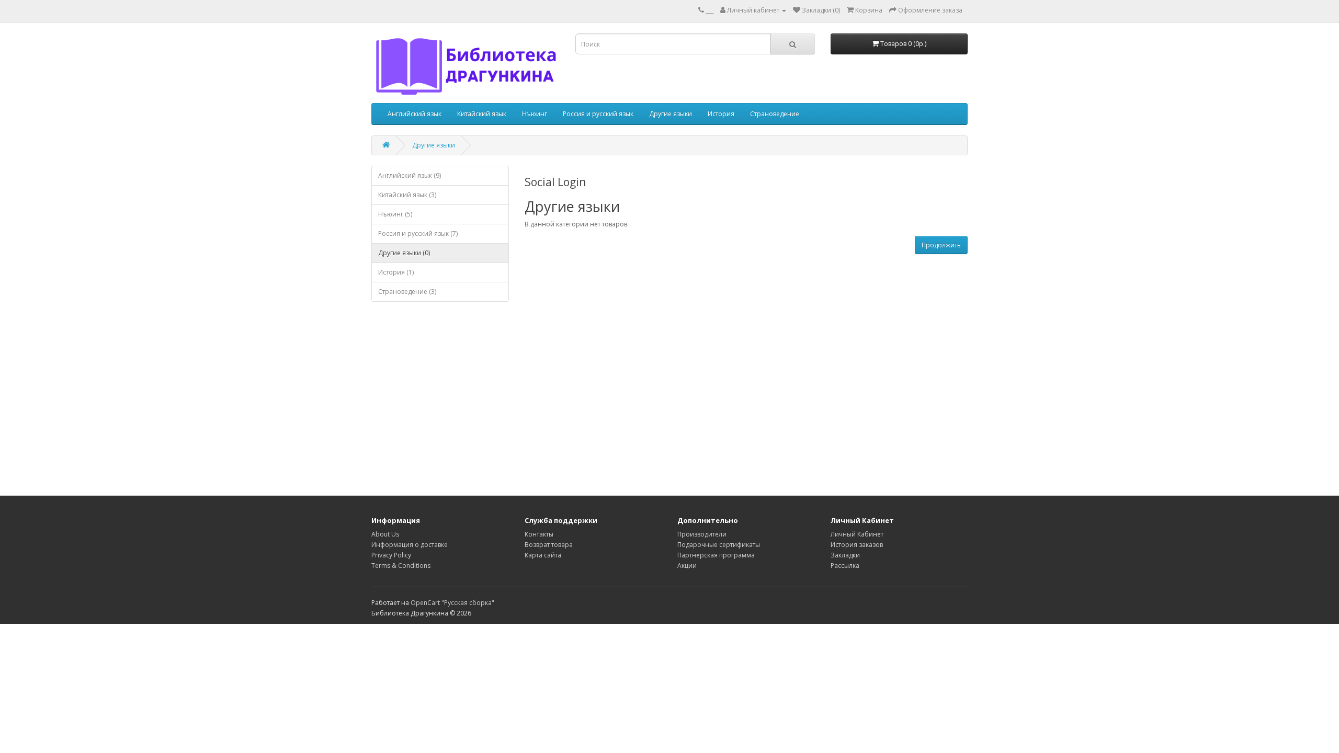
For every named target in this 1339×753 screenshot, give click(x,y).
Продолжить (941, 245)
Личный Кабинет (857, 534)
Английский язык (414, 113)
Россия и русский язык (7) (418, 233)
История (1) (396, 272)
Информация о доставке (409, 544)
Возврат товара (549, 544)
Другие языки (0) (404, 252)
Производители (702, 534)
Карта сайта (543, 555)
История (721, 113)
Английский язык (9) (409, 175)
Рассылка (845, 565)
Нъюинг (534, 113)
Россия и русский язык (598, 113)
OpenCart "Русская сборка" (452, 602)
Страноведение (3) (407, 291)
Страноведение (774, 113)
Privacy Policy (391, 555)
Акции (687, 565)
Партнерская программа (716, 555)
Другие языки (670, 113)
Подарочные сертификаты (718, 544)
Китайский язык (481, 113)
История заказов (857, 544)
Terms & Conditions (400, 565)
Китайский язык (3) (407, 194)
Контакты (539, 534)
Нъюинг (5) (395, 214)
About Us (385, 534)
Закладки (845, 555)
